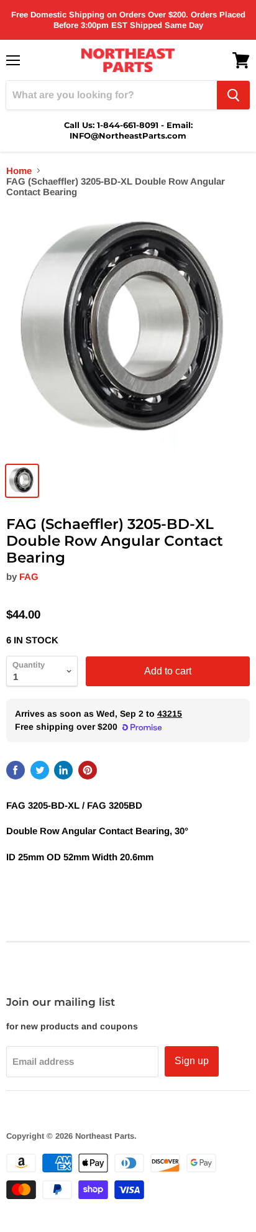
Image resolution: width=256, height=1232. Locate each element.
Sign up (192, 1060)
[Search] (233, 95)
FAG (29, 576)
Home (19, 170)
